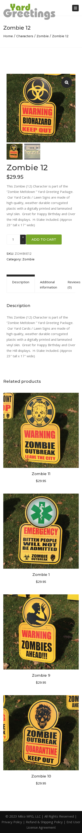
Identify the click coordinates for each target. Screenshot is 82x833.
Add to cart (43, 239)
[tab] (21, 284)
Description (20, 282)
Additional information (48, 284)
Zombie (43, 36)
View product (41, 431)
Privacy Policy (12, 822)
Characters (24, 36)
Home (8, 36)
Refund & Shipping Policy (44, 822)
